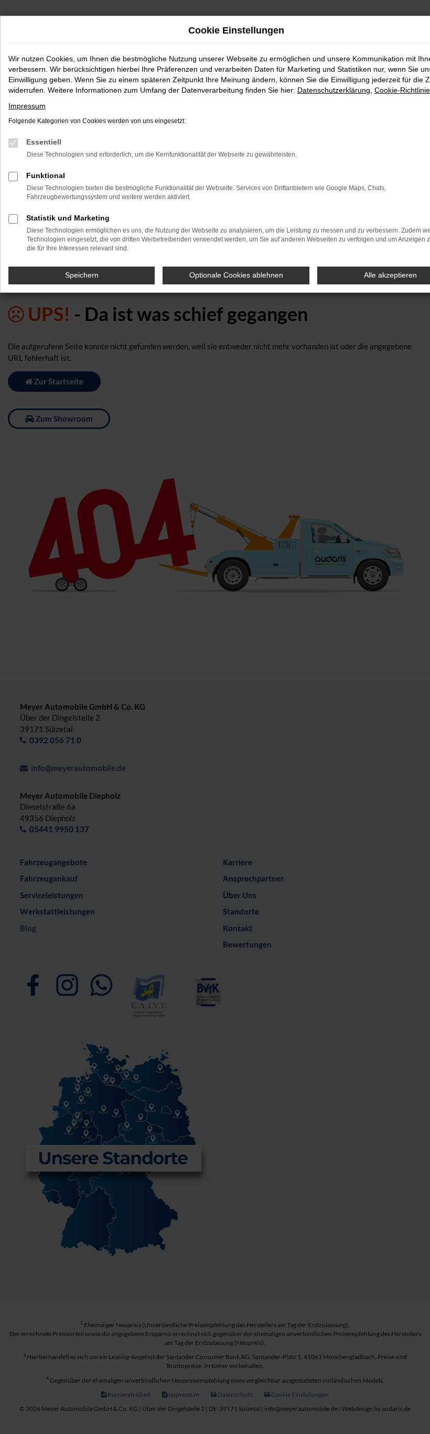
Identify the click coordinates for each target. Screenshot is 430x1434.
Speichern (82, 275)
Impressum (27, 106)
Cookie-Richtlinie (402, 90)
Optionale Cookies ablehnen (236, 275)
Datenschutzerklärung (333, 90)
